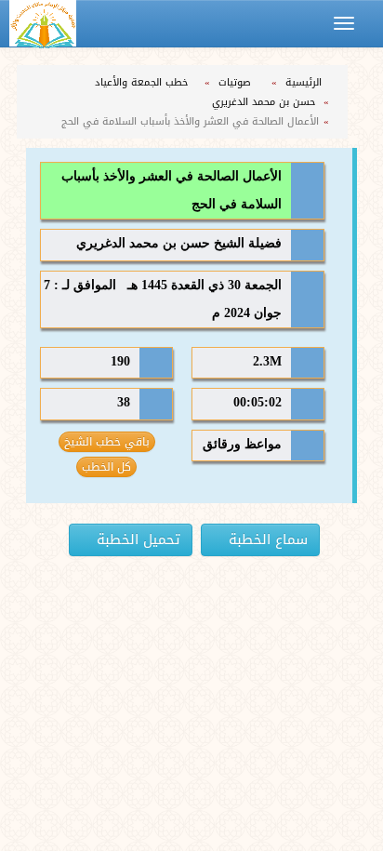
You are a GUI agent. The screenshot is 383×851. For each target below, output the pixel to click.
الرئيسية (305, 82)
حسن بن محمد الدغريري (265, 102)
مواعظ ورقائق (242, 444)
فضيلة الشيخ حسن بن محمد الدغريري (179, 243)
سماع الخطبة (266, 539)
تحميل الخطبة (136, 539)
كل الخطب (106, 467)
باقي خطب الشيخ (107, 442)
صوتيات (236, 82)
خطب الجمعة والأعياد (143, 82)
